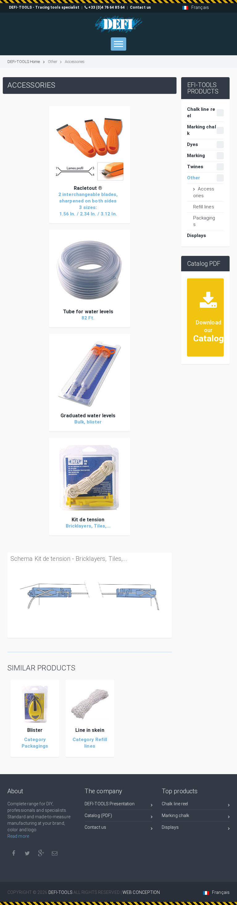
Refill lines (203, 207)
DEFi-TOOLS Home (23, 61)
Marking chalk (175, 815)
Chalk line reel (175, 803)
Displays (170, 827)
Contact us (95, 827)
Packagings (204, 221)
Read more (18, 836)
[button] (89, 146)
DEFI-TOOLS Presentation (110, 803)
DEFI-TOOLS (60, 892)
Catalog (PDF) (98, 815)
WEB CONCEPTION (141, 892)
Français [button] (200, 7)
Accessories (203, 192)
